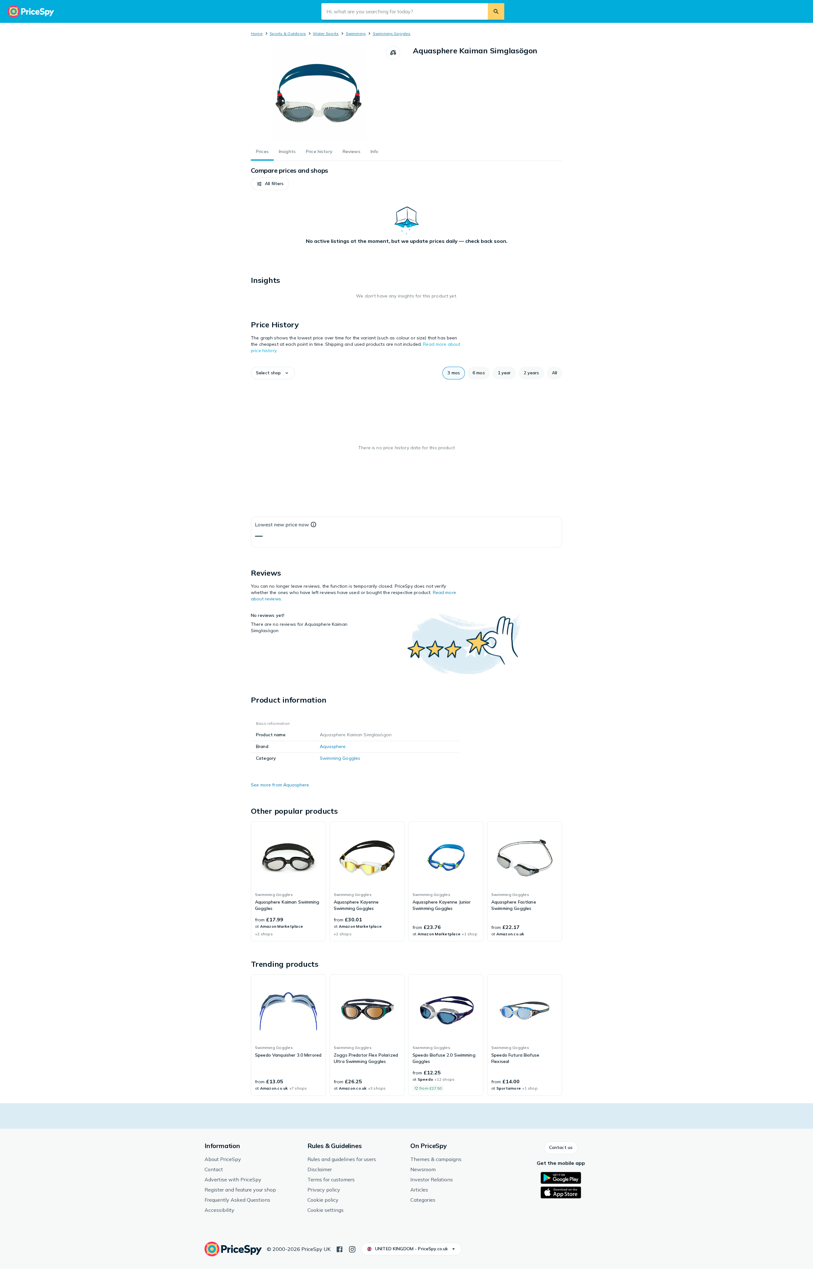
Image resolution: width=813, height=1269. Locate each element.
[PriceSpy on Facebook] (339, 1249)
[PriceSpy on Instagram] (352, 1249)
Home (257, 33)
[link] (288, 881)
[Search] (496, 11)
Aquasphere (333, 746)
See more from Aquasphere (280, 785)
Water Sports (326, 33)
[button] (270, 183)
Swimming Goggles (392, 33)
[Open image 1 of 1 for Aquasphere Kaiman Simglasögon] (318, 93)
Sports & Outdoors (288, 33)
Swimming (356, 33)
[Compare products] (393, 53)
